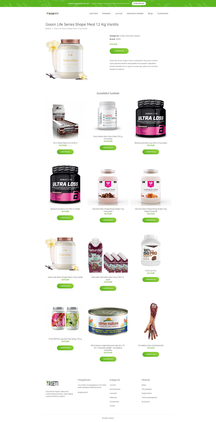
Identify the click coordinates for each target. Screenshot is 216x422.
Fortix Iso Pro (150, 271)
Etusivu (48, 28)
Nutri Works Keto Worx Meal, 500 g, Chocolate (108, 137)
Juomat (118, 13)
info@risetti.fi (83, 392)
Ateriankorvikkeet (135, 13)
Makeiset (106, 13)
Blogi (150, 13)
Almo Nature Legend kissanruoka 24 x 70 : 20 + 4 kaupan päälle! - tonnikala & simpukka (108, 347)
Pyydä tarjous (139, 3)
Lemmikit (93, 13)
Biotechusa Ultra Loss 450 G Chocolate (151, 143)
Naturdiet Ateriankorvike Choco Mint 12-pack (108, 278)
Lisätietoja (119, 51)
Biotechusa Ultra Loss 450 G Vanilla (65, 209)
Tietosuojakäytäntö (149, 397)
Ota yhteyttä (147, 389)
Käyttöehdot (147, 393)
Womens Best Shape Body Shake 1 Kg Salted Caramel (150, 210)
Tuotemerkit (162, 13)
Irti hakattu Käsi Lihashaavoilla (150, 345)
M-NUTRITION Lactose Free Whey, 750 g (65, 339)
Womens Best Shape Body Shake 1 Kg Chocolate (108, 210)
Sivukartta (146, 402)
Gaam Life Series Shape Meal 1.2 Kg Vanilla (65, 277)
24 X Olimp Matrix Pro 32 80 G (65, 143)
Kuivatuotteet (115, 389)
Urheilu (122, 36)
